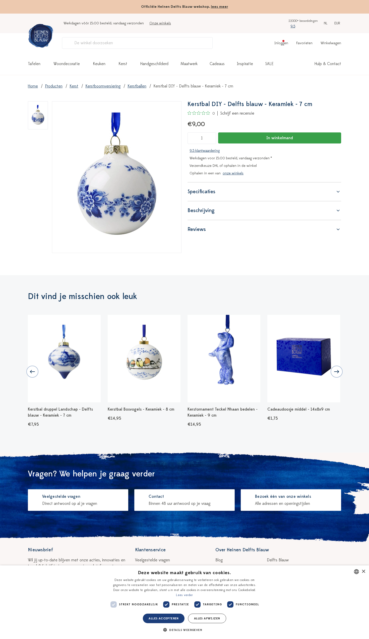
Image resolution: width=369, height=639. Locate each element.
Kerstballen (137, 86)
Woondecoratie (66, 63)
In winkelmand (279, 137)
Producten (54, 86)
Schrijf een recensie (237, 113)
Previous (32, 372)
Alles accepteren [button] (163, 618)
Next (337, 372)
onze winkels (233, 173)
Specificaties (201, 191)
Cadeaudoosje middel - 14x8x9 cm (298, 409)
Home (33, 86)
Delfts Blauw (278, 560)
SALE (269, 63)
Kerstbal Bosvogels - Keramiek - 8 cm (141, 409)
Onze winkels (160, 23)
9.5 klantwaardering (205, 151)
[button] (184, 630)
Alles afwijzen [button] (207, 618)
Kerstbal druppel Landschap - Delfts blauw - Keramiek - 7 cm (60, 412)
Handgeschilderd (154, 63)
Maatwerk (189, 63)
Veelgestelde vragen (152, 560)
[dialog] (184, 602)
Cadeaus (217, 63)
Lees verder (184, 595)
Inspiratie (245, 63)
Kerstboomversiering (102, 86)
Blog (219, 560)
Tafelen (34, 63)
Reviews (197, 229)
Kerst (122, 63)
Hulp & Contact (328, 63)
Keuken (99, 63)
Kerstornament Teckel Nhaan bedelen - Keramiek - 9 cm (223, 412)
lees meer (219, 7)
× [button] (363, 571)
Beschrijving (201, 210)
